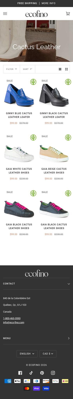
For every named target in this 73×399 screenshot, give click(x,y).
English (26, 353)
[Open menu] (9, 13)
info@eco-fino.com (13, 322)
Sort (26, 69)
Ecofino (34, 365)
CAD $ (46, 353)
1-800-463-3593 (11, 318)
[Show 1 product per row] (60, 69)
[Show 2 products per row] (66, 69)
